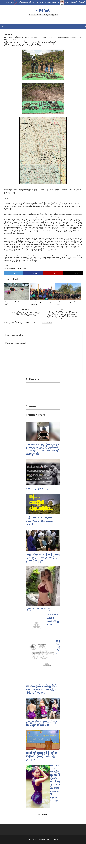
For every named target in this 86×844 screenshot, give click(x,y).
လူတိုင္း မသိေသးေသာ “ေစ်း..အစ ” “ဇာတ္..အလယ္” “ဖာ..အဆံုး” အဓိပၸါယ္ (24, 2)
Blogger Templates (52, 839)
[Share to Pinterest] (51, 323)
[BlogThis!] (45, 323)
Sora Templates (40, 839)
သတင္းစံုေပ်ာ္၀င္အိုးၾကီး (15, 45)
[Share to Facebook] (49, 323)
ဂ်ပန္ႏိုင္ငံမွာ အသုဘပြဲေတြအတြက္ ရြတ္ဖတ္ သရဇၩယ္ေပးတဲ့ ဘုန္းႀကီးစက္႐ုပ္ (43, 557)
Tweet (15, 273)
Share (35, 273)
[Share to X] (47, 323)
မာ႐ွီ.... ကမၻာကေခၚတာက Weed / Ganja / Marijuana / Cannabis (40, 520)
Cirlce (75, 273)
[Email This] (43, 323)
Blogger (46, 814)
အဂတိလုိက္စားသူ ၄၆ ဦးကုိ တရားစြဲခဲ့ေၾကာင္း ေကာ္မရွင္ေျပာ (42, 756)
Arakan (40, 45)
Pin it (55, 273)
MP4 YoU (43, 10)
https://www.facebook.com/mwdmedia (15, 268)
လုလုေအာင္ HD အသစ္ (38, 608)
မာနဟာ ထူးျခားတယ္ (37, 488)
